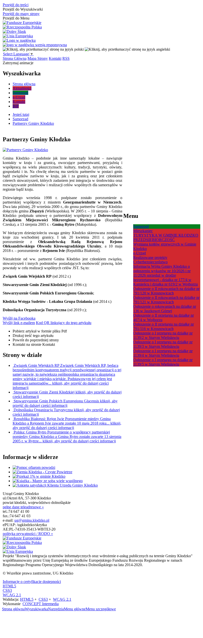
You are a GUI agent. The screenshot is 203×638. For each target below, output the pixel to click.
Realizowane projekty (150, 257)
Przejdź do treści (15, 5)
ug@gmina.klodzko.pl (31, 520)
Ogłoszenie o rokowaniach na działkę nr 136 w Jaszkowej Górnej (164, 308)
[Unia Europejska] (18, 36)
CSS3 (7, 590)
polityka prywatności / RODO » (28, 534)
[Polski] (43, 49)
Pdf (40, 331)
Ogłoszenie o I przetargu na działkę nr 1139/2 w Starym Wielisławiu (163, 335)
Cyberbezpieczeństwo (150, 262)
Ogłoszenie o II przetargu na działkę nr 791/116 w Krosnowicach (163, 326)
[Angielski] (127, 49)
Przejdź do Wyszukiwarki (23, 9)
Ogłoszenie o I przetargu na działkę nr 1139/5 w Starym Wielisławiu (163, 362)
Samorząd (141, 226)
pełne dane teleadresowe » (23, 507)
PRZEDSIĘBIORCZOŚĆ (154, 240)
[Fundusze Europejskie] (22, 23)
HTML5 (9, 586)
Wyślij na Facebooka (19, 318)
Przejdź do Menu (16, 18)
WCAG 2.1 (12, 595)
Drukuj (33, 335)
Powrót (36, 340)
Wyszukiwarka (36, 609)
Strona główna (13, 609)
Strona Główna (14, 58)
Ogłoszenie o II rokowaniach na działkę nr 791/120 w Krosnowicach (166, 291)
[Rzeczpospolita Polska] (22, 27)
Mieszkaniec (143, 231)
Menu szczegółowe (101, 609)
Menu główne (75, 609)
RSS (66, 58)
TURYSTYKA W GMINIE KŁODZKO (165, 235)
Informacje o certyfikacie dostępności (32, 581)
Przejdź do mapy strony (21, 14)
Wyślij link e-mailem (19, 323)
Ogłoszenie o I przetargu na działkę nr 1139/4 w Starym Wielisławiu (163, 353)
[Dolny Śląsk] (14, 31)
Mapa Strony (37, 58)
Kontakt (55, 58)
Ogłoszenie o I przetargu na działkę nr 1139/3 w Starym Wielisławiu (163, 344)
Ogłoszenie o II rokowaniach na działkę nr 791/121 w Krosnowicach (166, 299)
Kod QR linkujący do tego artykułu (63, 323)
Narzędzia (56, 609)
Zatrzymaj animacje (18, 63)
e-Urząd (139, 253)
